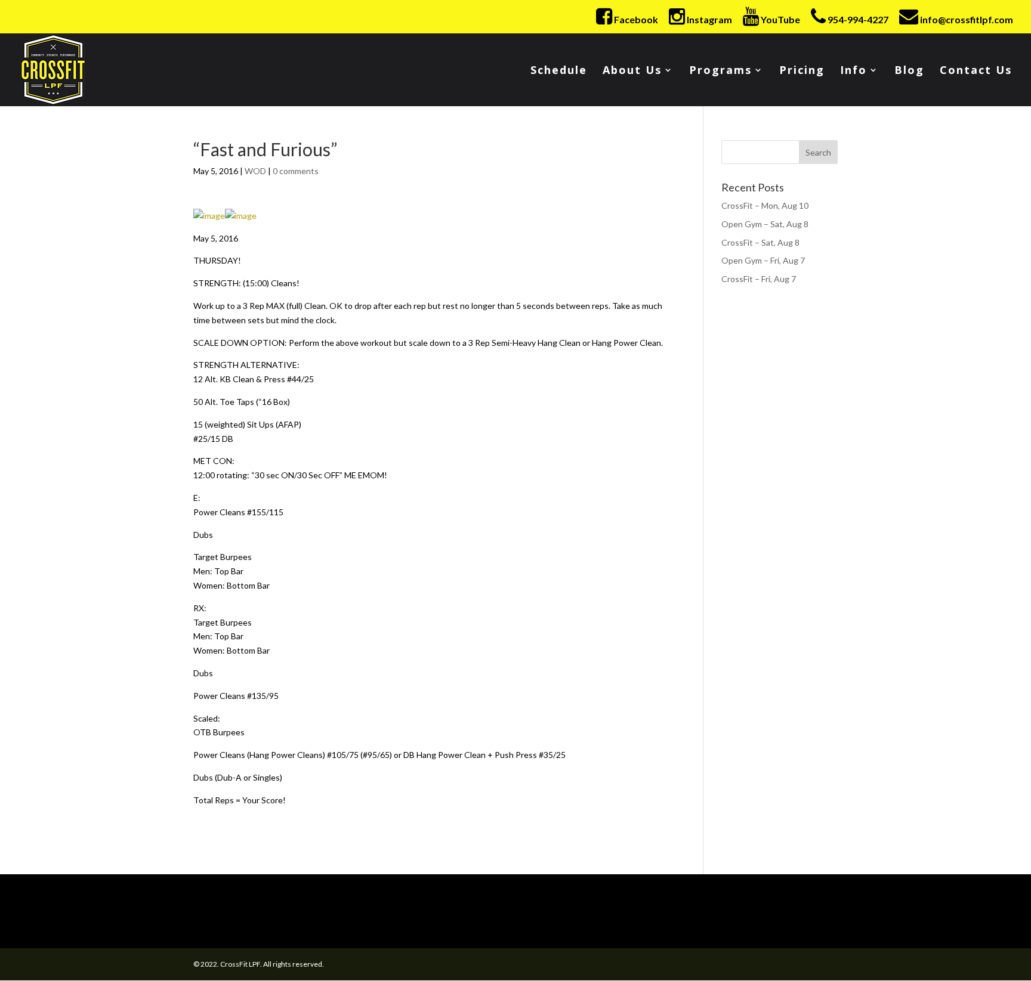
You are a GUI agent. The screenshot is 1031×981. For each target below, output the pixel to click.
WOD (255, 171)
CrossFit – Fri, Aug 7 (758, 279)
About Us (632, 71)
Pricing (802, 71)
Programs (720, 71)
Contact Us (976, 71)
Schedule (558, 71)
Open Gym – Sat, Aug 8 (764, 224)
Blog (909, 71)
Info (853, 71)
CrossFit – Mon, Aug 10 (764, 205)
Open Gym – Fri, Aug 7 (763, 260)
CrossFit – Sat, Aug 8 (760, 242)
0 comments (296, 171)
